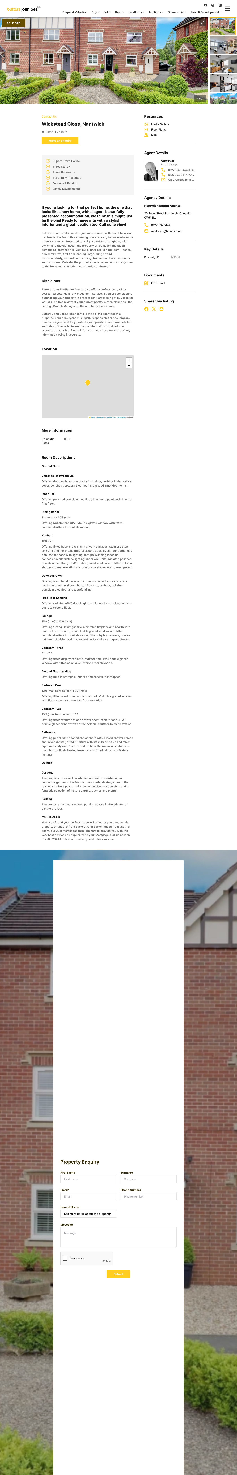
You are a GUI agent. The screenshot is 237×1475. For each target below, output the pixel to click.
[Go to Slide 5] (223, 102)
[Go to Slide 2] (223, 45)
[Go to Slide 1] (223, 26)
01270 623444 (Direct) (181, 170)
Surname (127, 1172)
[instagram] (212, 5)
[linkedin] (220, 5)
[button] (95, 12)
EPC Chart (158, 283)
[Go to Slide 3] (223, 64)
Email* (64, 1190)
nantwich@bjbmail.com (166, 231)
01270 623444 (161, 225)
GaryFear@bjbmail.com (181, 179)
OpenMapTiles (110, 417)
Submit (118, 1274)
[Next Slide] (204, 60)
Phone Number (131, 1190)
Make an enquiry (60, 140)
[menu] (141, 12)
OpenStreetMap (121, 417)
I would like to (69, 1207)
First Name (67, 1172)
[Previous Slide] (4, 60)
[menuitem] (75, 12)
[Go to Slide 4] (223, 83)
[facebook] (205, 5)
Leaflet (93, 417)
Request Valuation (75, 12)
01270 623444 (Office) (181, 174)
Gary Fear (167, 160)
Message (66, 1224)
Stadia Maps (100, 417)
